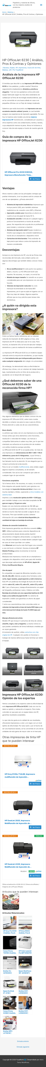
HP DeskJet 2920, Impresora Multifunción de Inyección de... (18, 821)
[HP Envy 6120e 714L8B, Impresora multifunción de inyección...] (23, 760)
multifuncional (24, 467)
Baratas (6, 68)
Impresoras (23, 68)
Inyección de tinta (33, 68)
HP (17, 68)
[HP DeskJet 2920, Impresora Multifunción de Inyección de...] (23, 806)
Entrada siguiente (23, 1047)
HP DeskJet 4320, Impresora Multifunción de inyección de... (18, 865)
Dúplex (12, 68)
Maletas (5, 70)
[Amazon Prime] (38, 780)
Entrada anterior (23, 1041)
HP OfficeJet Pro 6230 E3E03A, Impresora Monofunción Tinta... (19, 173)
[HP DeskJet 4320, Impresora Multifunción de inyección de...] (23, 850)
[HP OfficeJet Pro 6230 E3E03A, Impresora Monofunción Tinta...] (23, 158)
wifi (10, 70)
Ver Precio (36, 179)
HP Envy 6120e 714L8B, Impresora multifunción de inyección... (20, 775)
